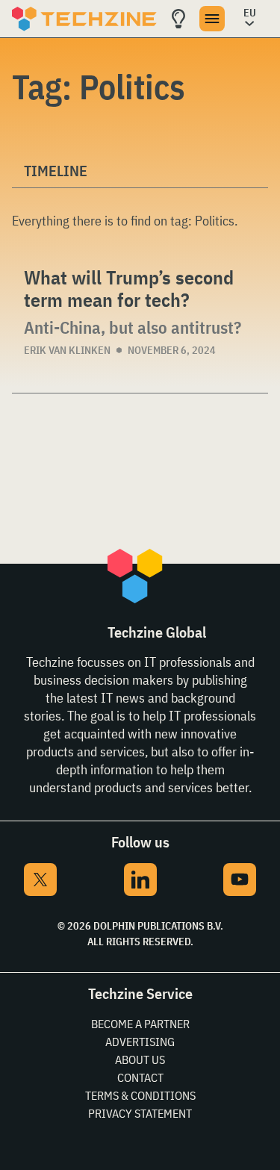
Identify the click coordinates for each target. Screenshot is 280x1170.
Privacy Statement (140, 1113)
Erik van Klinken (67, 350)
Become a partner (140, 1023)
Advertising (140, 1041)
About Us (140, 1059)
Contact (140, 1077)
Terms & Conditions (140, 1095)
